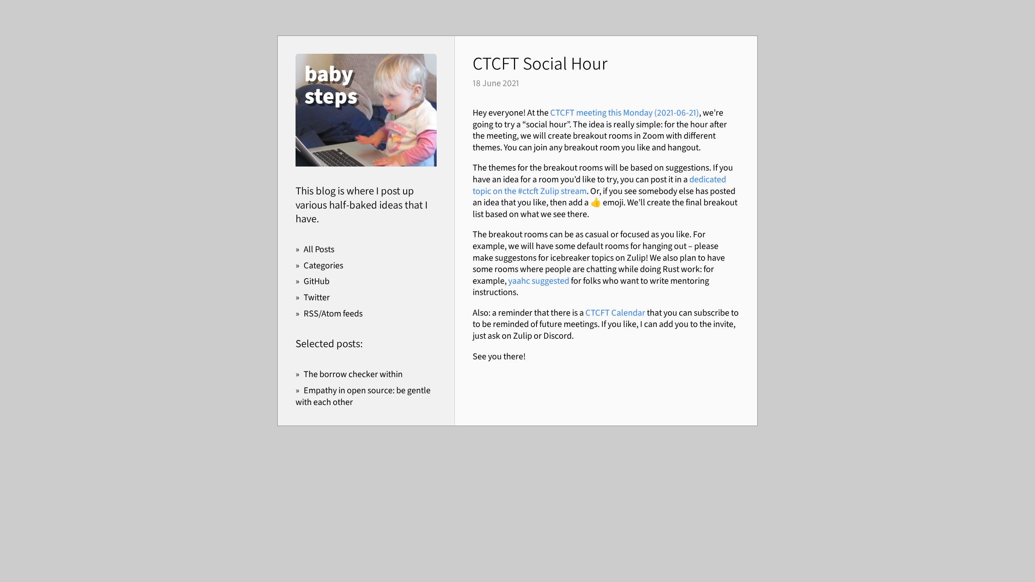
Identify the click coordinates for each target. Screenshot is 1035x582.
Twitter (317, 297)
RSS (311, 313)
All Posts (319, 249)
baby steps (330, 85)
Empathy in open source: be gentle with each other (363, 396)
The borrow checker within (353, 374)
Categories (323, 265)
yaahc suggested (538, 281)
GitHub (317, 281)
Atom (331, 313)
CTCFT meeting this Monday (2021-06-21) (624, 112)
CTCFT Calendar (615, 312)
